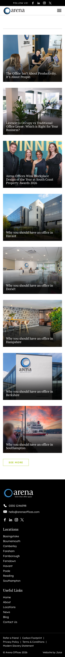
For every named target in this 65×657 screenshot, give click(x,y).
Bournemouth (11, 541)
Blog (6, 617)
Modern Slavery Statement (18, 645)
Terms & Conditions (33, 642)
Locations (9, 607)
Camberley (10, 546)
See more (16, 462)
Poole (6, 571)
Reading (8, 575)
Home (7, 597)
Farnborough (11, 556)
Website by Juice (52, 652)
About (7, 602)
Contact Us (10, 622)
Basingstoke (11, 536)
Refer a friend (11, 638)
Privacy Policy (11, 642)
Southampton (11, 580)
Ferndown (9, 561)
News (6, 612)
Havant (8, 566)
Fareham (9, 551)
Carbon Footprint (32, 638)
